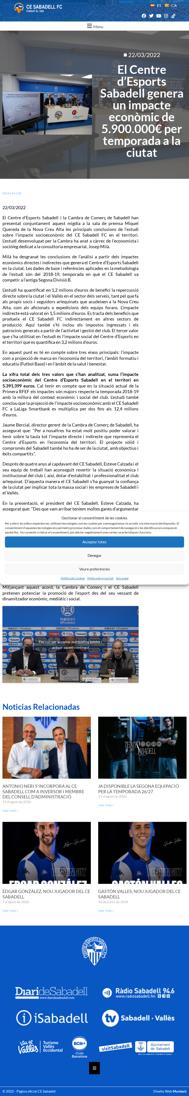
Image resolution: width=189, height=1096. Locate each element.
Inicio (6, 193)
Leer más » (10, 810)
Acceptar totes (94, 542)
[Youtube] (159, 16)
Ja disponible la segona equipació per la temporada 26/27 (138, 788)
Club (17, 193)
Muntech (180, 1091)
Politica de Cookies (73, 578)
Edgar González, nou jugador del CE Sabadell (46, 894)
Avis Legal (122, 578)
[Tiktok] (174, 16)
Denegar (95, 555)
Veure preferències (94, 569)
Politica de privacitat (100, 578)
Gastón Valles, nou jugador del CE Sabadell (139, 894)
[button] (94, 26)
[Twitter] (151, 16)
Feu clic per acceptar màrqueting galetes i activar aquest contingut (70, 644)
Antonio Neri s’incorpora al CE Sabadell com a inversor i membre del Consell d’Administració (43, 791)
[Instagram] (166, 16)
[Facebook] (144, 16)
